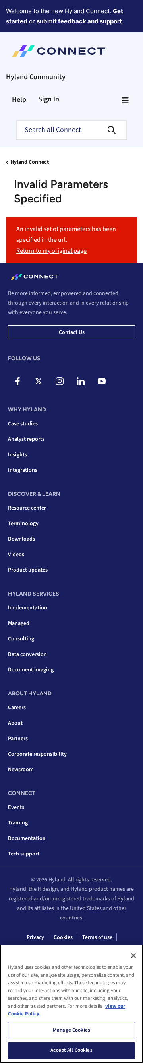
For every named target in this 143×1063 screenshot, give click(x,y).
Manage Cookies (71, 1030)
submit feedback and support (79, 21)
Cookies (63, 937)
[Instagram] (59, 381)
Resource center (27, 508)
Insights (17, 455)
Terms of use (97, 937)
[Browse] (125, 100)
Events (16, 807)
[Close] (133, 955)
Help (19, 100)
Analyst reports (26, 439)
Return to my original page (51, 250)
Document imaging (31, 670)
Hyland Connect (29, 162)
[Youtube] (101, 381)
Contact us (72, 332)
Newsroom (21, 770)
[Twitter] (38, 381)
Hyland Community (36, 77)
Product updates (28, 570)
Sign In (48, 99)
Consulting (21, 639)
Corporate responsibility (37, 754)
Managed (18, 623)
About (15, 723)
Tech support (23, 854)
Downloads (21, 539)
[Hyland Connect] (58, 51)
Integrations (22, 470)
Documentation (27, 838)
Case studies (23, 424)
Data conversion (27, 654)
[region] (71, 1004)
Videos (16, 555)
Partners (18, 739)
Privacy (35, 937)
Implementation (27, 608)
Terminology (23, 524)
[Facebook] (17, 381)
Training (18, 823)
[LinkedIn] (80, 381)
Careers (17, 708)
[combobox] (71, 130)
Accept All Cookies (71, 1050)
